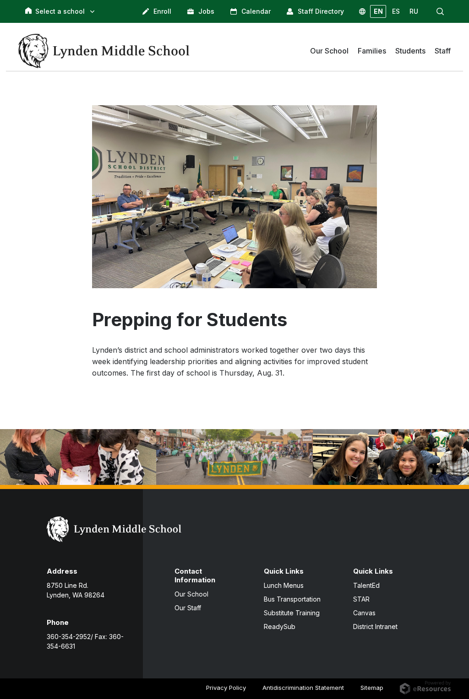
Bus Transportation (292, 599)
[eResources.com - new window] (425, 687)
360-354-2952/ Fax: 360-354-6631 (85, 641)
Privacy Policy (226, 687)
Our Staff (188, 608)
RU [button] (413, 11)
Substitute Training (292, 613)
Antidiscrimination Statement (303, 687)
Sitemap (371, 687)
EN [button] (378, 11)
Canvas (364, 613)
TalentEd (366, 585)
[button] (440, 11)
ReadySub (279, 626)
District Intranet (375, 626)
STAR (361, 599)
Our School (191, 594)
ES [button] (396, 11)
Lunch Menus (284, 585)
